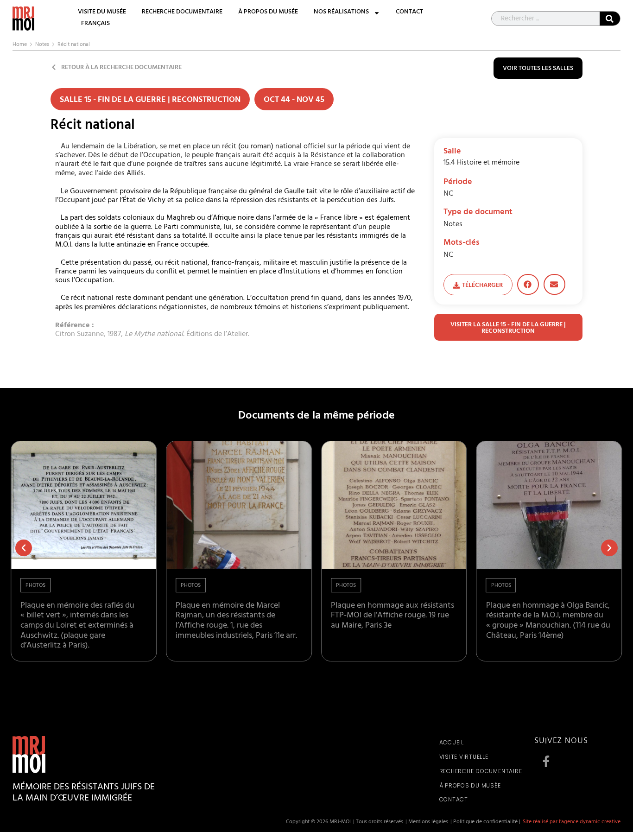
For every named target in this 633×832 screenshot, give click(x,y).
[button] (528, 284)
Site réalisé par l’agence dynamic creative (571, 822)
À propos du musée (268, 13)
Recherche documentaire (182, 13)
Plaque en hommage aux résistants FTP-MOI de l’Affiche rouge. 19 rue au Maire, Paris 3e (392, 616)
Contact (409, 13)
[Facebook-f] (545, 761)
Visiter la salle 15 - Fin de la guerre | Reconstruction (508, 328)
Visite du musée (102, 13)
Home (20, 45)
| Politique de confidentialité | (485, 822)
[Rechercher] (610, 18)
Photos (35, 586)
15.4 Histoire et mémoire (481, 163)
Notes (42, 45)
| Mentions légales (426, 822)
